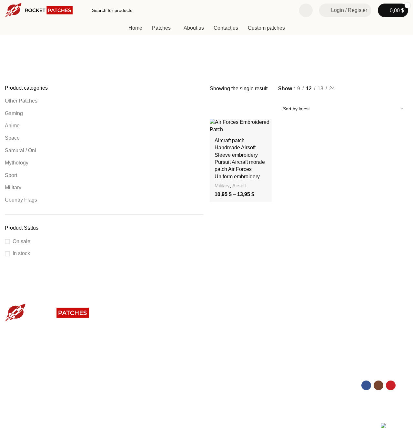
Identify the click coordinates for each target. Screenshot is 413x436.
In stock (21, 253)
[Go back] (13, 62)
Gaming (14, 113)
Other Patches (21, 101)
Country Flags (21, 200)
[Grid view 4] (305, 97)
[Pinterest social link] (391, 385)
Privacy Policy (19, 383)
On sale (21, 241)
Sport (11, 175)
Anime (12, 125)
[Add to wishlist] (264, 126)
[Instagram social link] (378, 385)
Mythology (16, 162)
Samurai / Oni (20, 150)
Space (12, 138)
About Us (14, 372)
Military (13, 187)
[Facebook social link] (366, 385)
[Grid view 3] (293, 97)
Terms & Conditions (25, 394)
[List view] (282, 97)
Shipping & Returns (126, 383)
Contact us (118, 372)
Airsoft (239, 185)
